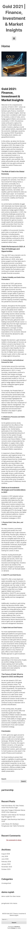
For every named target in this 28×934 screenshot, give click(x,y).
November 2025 (6, 867)
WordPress (17, 926)
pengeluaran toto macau (9, 903)
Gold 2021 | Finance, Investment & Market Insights (14, 18)
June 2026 (4, 859)
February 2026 (6, 861)
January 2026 (5, 864)
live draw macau (15, 896)
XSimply (13, 928)
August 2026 (5, 854)
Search (3, 779)
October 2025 (5, 869)
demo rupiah (5, 896)
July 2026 (4, 856)
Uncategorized (6, 883)
